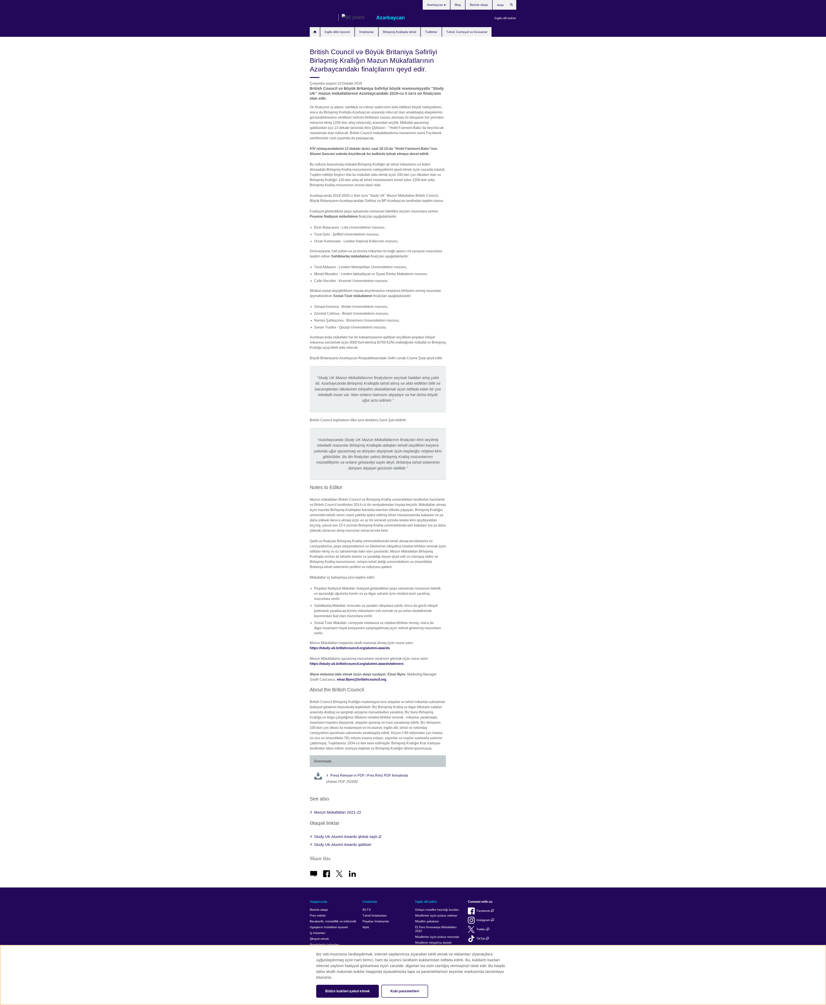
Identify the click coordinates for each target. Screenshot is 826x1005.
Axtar (513, 5)
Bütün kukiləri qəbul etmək (347, 991)
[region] (413, 975)
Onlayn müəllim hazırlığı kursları (437, 909)
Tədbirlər (431, 32)
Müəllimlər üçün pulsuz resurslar (437, 936)
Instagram (483, 920)
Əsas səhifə (315, 32)
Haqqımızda (318, 901)
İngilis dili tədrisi (505, 18)
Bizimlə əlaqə (479, 4)
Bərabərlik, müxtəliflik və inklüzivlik (333, 921)
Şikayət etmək (319, 938)
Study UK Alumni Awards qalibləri (342, 844)
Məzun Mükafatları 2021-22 (337, 812)
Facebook (483, 910)
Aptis (365, 927)
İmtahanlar (366, 32)
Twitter (481, 929)
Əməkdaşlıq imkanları (324, 944)
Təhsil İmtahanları (374, 915)
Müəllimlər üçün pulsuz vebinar (436, 915)
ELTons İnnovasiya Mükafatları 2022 (436, 929)
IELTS (366, 909)
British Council (322, 17)
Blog (458, 4)
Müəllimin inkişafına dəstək (433, 942)
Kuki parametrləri (404, 991)
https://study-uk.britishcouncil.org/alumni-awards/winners (357, 664)
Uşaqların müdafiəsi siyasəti (329, 927)
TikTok (481, 938)
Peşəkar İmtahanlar (375, 921)
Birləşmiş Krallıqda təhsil (399, 32)
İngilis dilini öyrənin (337, 32)
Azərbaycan (435, 4)
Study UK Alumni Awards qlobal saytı (346, 837)
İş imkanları (317, 933)
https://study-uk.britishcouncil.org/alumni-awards (350, 648)
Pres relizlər (318, 915)
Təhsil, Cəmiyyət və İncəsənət (466, 32)
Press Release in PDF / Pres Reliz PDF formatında (369, 775)
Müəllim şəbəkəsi (427, 921)
